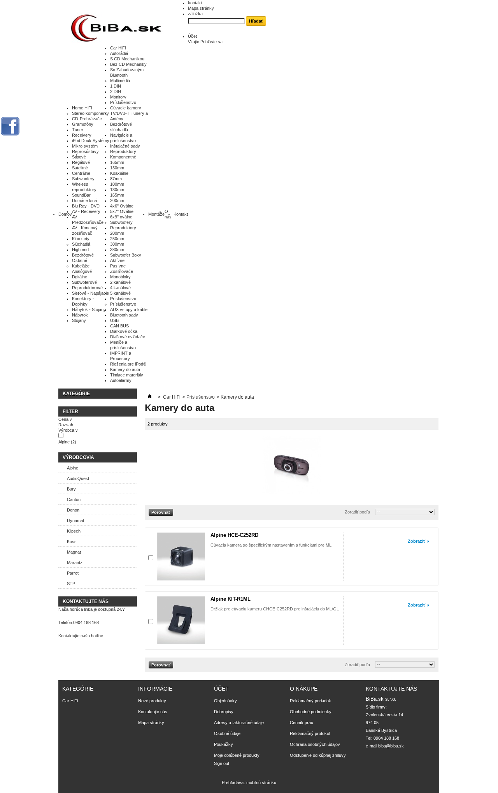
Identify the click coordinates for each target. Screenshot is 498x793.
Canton (74, 499)
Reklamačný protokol (310, 733)
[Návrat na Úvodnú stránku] (150, 397)
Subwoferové (84, 282)
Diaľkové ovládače (127, 336)
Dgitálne (79, 276)
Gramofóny (82, 124)
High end (80, 249)
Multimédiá (120, 80)
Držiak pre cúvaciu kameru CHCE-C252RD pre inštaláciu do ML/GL (274, 609)
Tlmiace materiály (126, 375)
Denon (73, 510)
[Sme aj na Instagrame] (26, 152)
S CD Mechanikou (127, 58)
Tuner (77, 129)
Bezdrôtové (83, 255)
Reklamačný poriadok (310, 700)
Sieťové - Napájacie (90, 293)
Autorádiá (119, 53)
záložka (195, 13)
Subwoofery (83, 178)
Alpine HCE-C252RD (234, 535)
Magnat (74, 552)
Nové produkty (152, 700)
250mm (117, 238)
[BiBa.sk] (116, 28)
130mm (117, 167)
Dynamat (75, 520)
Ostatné (79, 260)
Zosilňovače (121, 271)
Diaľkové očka (123, 331)
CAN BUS (119, 326)
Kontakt (181, 214)
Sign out (221, 763)
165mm (117, 162)
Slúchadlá (81, 244)
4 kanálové (120, 287)
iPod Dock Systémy (90, 140)
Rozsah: (66, 424)
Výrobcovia (78, 457)
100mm (117, 184)
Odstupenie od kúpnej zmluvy (318, 755)
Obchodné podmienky (310, 711)
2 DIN (115, 91)
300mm (117, 244)
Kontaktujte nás (152, 711)
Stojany (79, 320)
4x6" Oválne (121, 206)
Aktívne (117, 260)
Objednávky (225, 700)
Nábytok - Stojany (89, 309)
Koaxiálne (119, 173)
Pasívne (118, 266)
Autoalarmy (121, 380)
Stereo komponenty (90, 113)
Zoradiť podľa (357, 512)
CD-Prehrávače (87, 118)
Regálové (81, 162)
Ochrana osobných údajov (315, 744)
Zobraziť (416, 541)
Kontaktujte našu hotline (80, 635)
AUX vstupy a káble (128, 309)
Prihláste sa (211, 41)
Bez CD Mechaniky (128, 64)
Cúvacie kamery (125, 107)
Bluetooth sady (124, 315)
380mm (117, 249)
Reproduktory (123, 151)
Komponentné (123, 157)
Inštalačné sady (125, 146)
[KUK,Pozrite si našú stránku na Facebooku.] (10, 126)
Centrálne (81, 173)
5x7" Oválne (121, 211)
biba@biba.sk (391, 746)
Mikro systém (85, 146)
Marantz (74, 562)
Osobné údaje (227, 733)
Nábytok (80, 315)
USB (114, 320)
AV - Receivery (86, 211)
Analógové (82, 271)
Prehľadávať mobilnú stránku (249, 782)
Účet (192, 36)
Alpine (67, 442)
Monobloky (120, 276)
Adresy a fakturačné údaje (239, 722)
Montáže (156, 214)
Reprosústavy (85, 151)
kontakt (195, 2)
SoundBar (81, 195)
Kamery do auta (125, 369)
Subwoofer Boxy (125, 255)
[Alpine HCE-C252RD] (181, 557)
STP (71, 583)
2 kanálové (120, 282)
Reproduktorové (87, 287)
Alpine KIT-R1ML (230, 599)
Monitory (118, 97)
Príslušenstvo (123, 102)
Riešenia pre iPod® (128, 364)
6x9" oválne (121, 217)
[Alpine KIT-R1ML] (181, 620)
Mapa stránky (201, 8)
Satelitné (80, 167)
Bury (71, 489)
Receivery (81, 135)
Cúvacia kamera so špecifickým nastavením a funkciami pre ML (270, 545)
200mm (117, 200)
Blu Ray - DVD (86, 206)
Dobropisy (223, 711)
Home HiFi (82, 107)
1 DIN (115, 86)
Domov (65, 214)
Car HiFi (118, 48)
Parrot (73, 573)
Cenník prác (301, 722)
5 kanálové (120, 293)
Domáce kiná (84, 200)
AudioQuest (78, 478)
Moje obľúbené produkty (237, 755)
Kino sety (80, 238)
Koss (72, 541)
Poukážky (223, 744)
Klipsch (74, 531)
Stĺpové (79, 157)
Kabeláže (80, 266)
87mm (116, 178)
